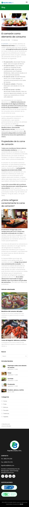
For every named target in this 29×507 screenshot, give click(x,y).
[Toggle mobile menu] (27, 2)
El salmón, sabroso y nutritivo (16, 390)
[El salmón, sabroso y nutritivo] (3, 391)
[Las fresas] (3, 379)
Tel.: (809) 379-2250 (6, 458)
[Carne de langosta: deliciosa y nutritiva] (14, 329)
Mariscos (15, 40)
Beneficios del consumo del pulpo (12, 311)
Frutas (4, 404)
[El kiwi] (3, 374)
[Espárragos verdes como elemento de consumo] (3, 366)
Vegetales (5, 416)
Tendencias (6, 413)
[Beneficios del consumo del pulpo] (14, 300)
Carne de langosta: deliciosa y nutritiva (13, 340)
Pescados (5, 410)
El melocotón (11, 384)
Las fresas (10, 378)
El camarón (4, 44)
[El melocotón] (3, 385)
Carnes (5, 401)
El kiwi (9, 373)
